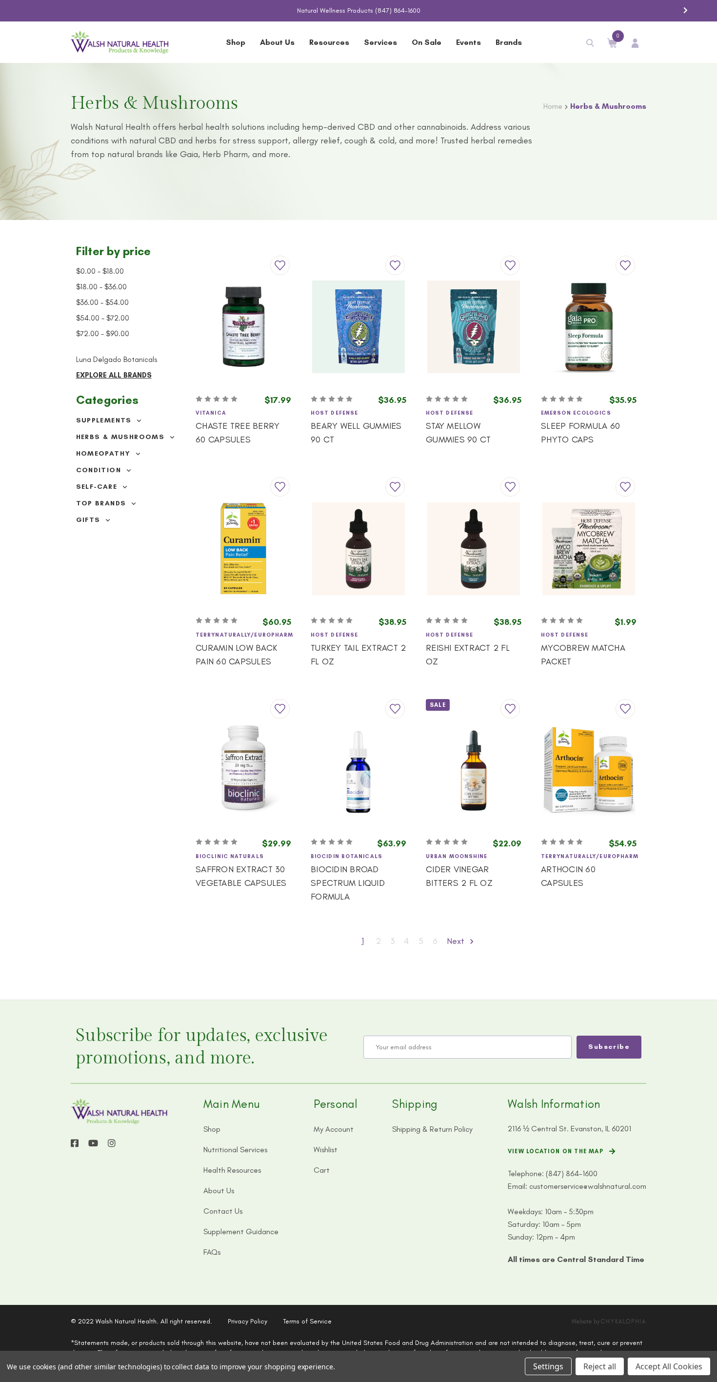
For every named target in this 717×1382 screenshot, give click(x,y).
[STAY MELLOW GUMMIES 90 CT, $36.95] (473, 327)
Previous (31, 10)
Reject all (599, 1366)
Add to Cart (243, 369)
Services (380, 42)
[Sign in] (635, 42)
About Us (277, 42)
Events (468, 42)
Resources (329, 42)
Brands (509, 42)
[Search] (590, 42)
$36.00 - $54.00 (102, 302)
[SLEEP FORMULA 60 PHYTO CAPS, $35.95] (588, 327)
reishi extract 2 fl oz (468, 654)
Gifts (89, 520)
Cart (322, 1170)
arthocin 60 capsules (568, 876)
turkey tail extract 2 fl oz (358, 654)
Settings (548, 1366)
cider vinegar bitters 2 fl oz (459, 876)
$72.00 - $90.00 (102, 333)
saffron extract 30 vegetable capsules (241, 876)
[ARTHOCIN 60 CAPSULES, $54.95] (588, 770)
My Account (334, 1129)
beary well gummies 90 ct (356, 433)
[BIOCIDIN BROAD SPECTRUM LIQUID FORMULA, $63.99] (358, 770)
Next (685, 10)
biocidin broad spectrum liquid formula (348, 883)
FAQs (211, 1252)
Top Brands (102, 503)
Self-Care (98, 486)
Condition (100, 470)
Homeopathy (104, 453)
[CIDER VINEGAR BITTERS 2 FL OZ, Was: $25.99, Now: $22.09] (473, 770)
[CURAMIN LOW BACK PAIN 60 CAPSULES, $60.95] (243, 548)
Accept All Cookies (669, 1366)
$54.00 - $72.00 (102, 318)
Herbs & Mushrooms (121, 437)
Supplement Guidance (241, 1231)
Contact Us (222, 1211)
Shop (235, 42)
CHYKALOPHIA (623, 1321)
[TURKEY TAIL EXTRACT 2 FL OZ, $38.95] (358, 548)
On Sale (426, 42)
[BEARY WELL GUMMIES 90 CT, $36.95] (358, 327)
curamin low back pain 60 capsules (236, 654)
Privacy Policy (247, 1321)
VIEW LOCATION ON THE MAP (555, 1151)
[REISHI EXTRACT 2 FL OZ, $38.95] (473, 548)
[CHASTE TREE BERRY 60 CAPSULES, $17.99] (243, 327)
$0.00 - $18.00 (100, 271)
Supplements (105, 420)
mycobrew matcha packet (583, 654)
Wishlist (326, 1149)
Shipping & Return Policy (432, 1129)
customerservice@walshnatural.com (587, 1186)
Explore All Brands (114, 375)
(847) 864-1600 (397, 10)
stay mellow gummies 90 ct (458, 433)
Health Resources (232, 1170)
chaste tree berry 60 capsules (237, 433)
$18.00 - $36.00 (101, 286)
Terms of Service (307, 1321)
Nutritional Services (235, 1149)
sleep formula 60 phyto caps (580, 433)
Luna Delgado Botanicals (116, 359)
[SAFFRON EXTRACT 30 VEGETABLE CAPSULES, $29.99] (243, 770)
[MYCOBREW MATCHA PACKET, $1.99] (588, 548)
